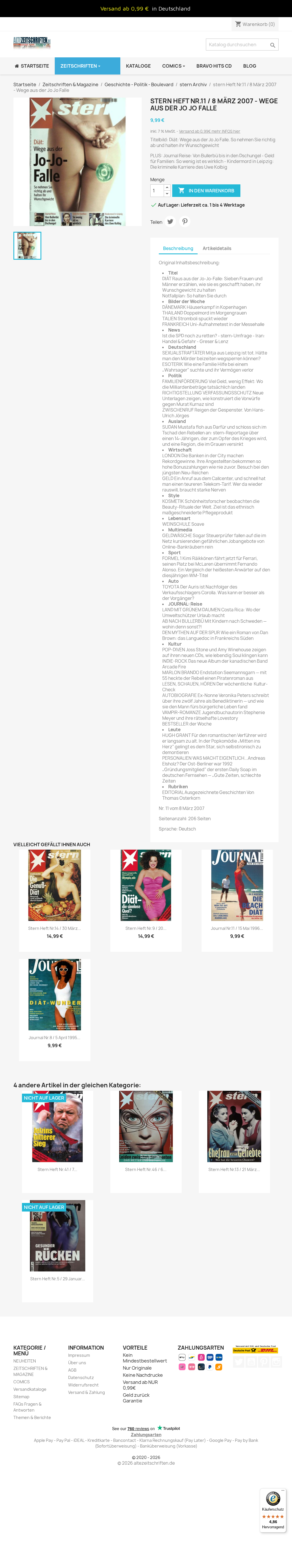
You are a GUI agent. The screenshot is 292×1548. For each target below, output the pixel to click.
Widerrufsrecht (83, 1385)
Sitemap (21, 1396)
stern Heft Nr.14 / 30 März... (54, 928)
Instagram (276, 1362)
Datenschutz (81, 1377)
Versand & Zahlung (86, 1392)
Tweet (170, 221)
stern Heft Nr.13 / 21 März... (234, 1169)
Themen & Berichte (32, 1417)
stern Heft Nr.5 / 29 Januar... (57, 1278)
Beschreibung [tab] (178, 248)
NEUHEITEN (24, 1361)
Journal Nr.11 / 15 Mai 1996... (237, 928)
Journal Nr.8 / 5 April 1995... (54, 1037)
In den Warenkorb (206, 190)
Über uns (77, 1362)
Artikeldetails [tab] (217, 248)
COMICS (21, 1381)
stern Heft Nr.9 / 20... (146, 928)
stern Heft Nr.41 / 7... (57, 1169)
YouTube (251, 1362)
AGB (72, 1370)
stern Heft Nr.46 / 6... (146, 1169)
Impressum (79, 1355)
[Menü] (282, 1491)
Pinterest (184, 221)
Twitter (238, 1362)
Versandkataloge (29, 1389)
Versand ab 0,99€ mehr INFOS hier (209, 131)
